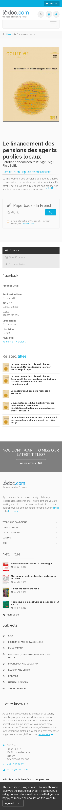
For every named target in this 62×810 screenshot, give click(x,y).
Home (8, 34)
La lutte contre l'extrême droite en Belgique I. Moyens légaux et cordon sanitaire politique (31, 367)
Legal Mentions (11, 532)
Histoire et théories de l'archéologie (31, 563)
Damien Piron (11, 172)
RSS (5, 543)
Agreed (9, 803)
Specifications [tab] (16, 257)
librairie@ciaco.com (17, 769)
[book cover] (31, 84)
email (56, 507)
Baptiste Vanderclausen (36, 172)
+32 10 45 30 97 (15, 764)
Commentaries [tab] (16, 264)
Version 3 (21, 341)
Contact (7, 537)
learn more (44, 734)
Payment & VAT (28, 224)
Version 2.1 (8, 341)
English (53, 3)
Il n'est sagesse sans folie (25, 588)
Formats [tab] (14, 250)
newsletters (28, 463)
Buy (51, 212)
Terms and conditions (15, 522)
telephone (13, 511)
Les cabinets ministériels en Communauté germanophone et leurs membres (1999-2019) (34, 420)
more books (13, 614)
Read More (52, 188)
